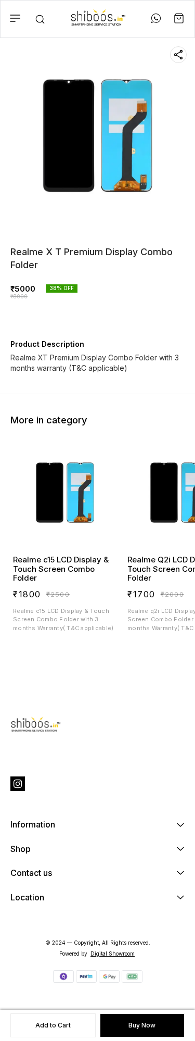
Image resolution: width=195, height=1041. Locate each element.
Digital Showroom (112, 953)
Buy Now (141, 1025)
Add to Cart (53, 1025)
